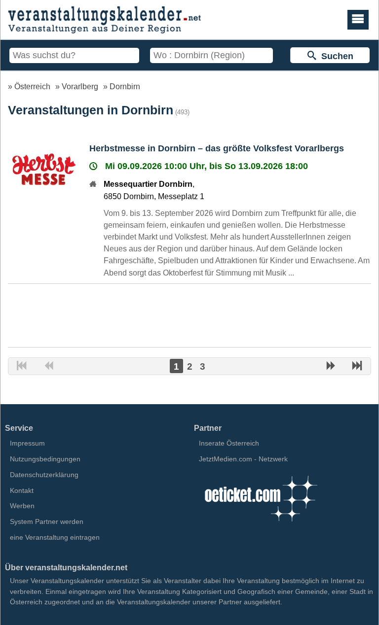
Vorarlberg (80, 86)
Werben (22, 506)
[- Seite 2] (330, 367)
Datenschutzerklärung (44, 475)
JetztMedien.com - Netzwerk (243, 459)
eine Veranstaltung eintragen (55, 537)
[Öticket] (260, 524)
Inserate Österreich (229, 443)
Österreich (32, 86)
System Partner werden (46, 521)
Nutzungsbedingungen (45, 459)
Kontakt (22, 490)
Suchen (334, 56)
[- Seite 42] (357, 367)
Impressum (27, 443)
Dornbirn (125, 86)
